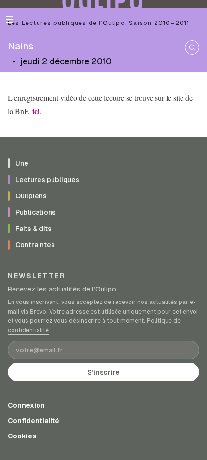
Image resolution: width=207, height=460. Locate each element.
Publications (35, 212)
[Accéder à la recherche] (192, 47)
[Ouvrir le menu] (9, 19)
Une (21, 163)
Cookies (22, 436)
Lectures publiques (47, 179)
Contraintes (35, 245)
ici (35, 111)
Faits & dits (33, 228)
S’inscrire (103, 372)
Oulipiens (31, 196)
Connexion (26, 405)
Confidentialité (33, 420)
